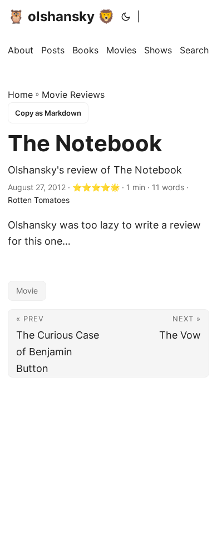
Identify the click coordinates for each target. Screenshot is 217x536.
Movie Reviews (73, 94)
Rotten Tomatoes (39, 200)
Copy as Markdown (48, 112)
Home (20, 94)
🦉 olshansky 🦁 (61, 16)
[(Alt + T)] (125, 16)
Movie (27, 290)
